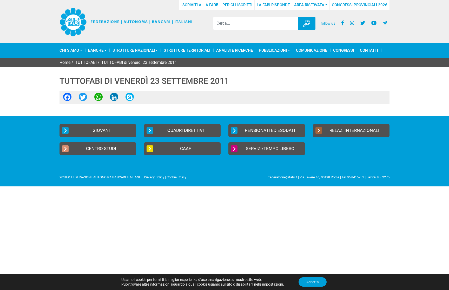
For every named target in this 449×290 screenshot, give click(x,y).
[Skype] (130, 98)
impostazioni (272, 284)
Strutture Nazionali (134, 50)
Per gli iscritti (237, 5)
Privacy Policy (154, 177)
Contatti (369, 50)
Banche (95, 50)
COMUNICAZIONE (311, 50)
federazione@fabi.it (282, 177)
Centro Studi (101, 148)
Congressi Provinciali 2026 (359, 5)
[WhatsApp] (98, 98)
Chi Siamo (69, 50)
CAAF (185, 148)
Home (65, 62)
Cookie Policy (176, 177)
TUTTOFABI (86, 62)
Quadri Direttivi (185, 130)
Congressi (343, 50)
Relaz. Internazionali (354, 130)
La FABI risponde (273, 5)
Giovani (101, 130)
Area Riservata (309, 5)
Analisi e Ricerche (234, 50)
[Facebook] (67, 98)
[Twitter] (83, 98)
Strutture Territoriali (187, 50)
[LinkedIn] (114, 98)
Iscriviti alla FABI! (199, 5)
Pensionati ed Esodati (270, 130)
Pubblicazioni (273, 50)
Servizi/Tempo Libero (270, 148)
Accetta (312, 282)
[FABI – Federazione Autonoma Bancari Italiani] (126, 22)
